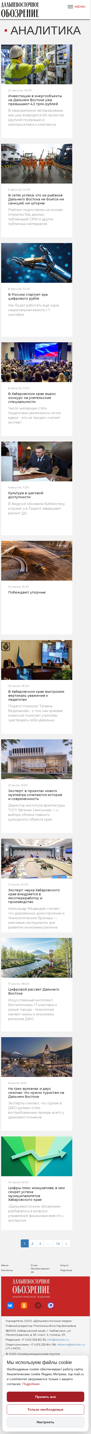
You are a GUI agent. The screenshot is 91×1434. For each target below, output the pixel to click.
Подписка (66, 1270)
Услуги (64, 1265)
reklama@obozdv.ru (71, 1344)
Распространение (40, 1270)
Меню (4, 1265)
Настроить (45, 1422)
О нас (34, 1265)
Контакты (7, 1270)
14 (58, 1243)
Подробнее (31, 1384)
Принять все (45, 1397)
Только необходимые (45, 1409)
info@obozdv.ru (58, 1339)
